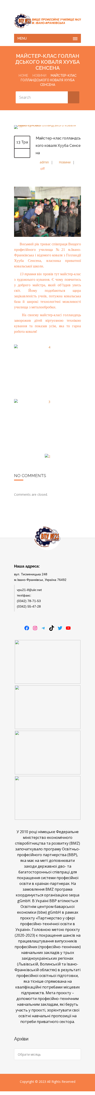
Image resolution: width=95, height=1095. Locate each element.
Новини (39, 75)
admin (44, 162)
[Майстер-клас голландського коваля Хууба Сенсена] (47, 125)
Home (23, 75)
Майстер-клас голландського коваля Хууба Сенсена (58, 145)
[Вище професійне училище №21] (47, 21)
